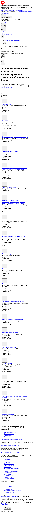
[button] (2, 31)
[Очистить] (3, 55)
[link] (3, 28)
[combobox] (8, 51)
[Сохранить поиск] (2, 61)
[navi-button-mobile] (2, 36)
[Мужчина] (4, 197)
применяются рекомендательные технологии (14, 495)
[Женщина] (4, 101)
